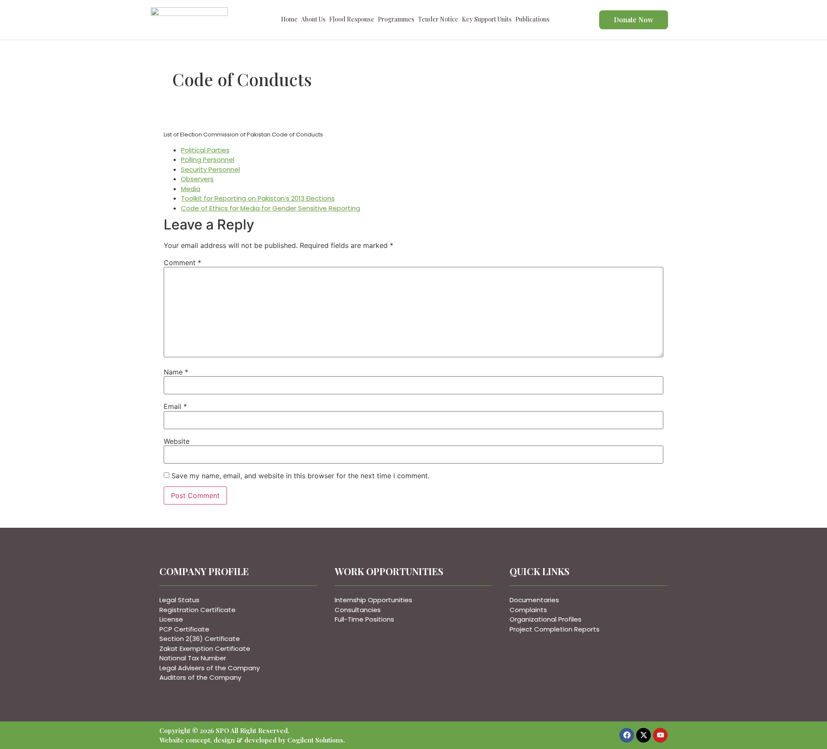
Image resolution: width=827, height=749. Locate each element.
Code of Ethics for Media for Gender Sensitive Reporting (270, 208)
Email (175, 406)
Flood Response (351, 20)
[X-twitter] (643, 735)
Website (177, 441)
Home (289, 20)
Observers (197, 178)
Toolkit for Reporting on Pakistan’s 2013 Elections (258, 198)
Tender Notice (438, 20)
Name (176, 371)
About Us (313, 20)
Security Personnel (210, 169)
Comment (182, 262)
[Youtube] (660, 735)
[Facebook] (626, 735)
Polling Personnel (207, 159)
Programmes (396, 20)
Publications (532, 20)
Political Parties (205, 150)
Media (190, 188)
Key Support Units (487, 20)
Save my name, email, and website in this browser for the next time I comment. (300, 475)
